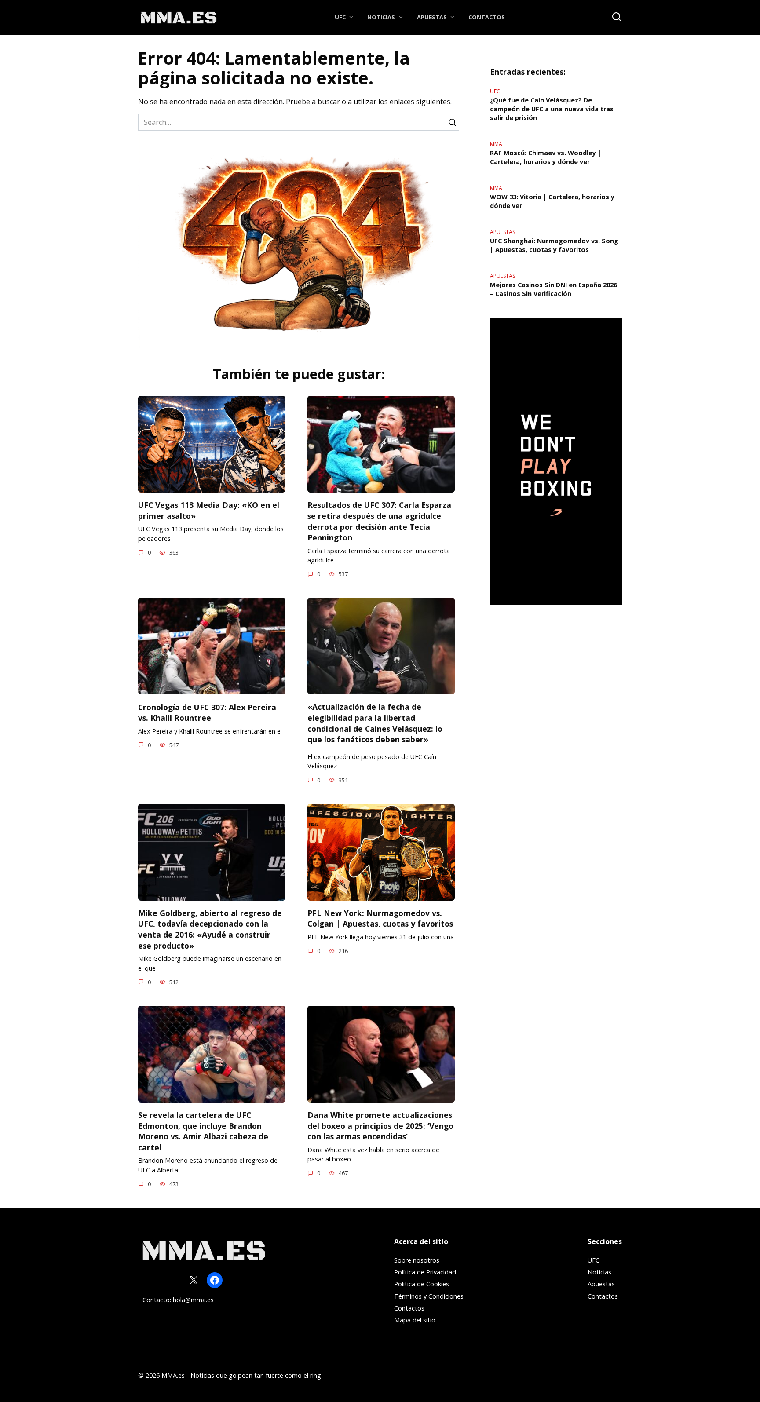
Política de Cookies (421, 1284)
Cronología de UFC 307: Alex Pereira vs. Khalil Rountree (207, 712)
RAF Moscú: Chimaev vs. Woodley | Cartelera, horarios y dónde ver (545, 157)
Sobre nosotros (416, 1260)
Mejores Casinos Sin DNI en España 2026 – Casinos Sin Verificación (553, 289)
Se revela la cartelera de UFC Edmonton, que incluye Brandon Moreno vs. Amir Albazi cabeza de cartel (203, 1131)
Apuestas (432, 17)
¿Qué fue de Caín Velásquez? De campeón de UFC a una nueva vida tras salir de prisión (552, 109)
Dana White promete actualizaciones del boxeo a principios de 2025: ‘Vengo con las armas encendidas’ (380, 1126)
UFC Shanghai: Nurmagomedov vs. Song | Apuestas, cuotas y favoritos (554, 245)
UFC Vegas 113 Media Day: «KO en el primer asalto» (208, 510)
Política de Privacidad (425, 1272)
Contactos (486, 17)
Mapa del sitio (414, 1320)
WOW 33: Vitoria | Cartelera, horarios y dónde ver (552, 201)
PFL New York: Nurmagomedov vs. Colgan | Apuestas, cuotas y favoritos (380, 918)
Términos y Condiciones (429, 1296)
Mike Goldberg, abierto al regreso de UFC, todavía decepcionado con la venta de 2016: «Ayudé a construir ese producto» (210, 929)
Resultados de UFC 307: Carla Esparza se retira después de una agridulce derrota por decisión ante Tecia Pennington (379, 521)
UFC (340, 17)
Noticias (381, 17)
